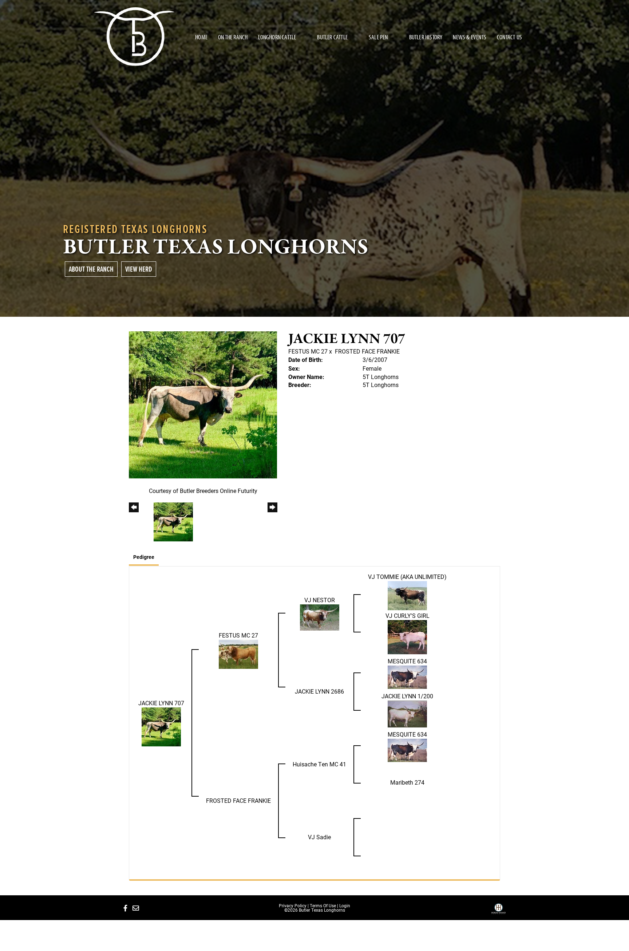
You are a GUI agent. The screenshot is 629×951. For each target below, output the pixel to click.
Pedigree (143, 556)
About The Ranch (91, 269)
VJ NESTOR (319, 600)
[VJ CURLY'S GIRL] (407, 636)
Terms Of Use (323, 905)
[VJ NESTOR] (319, 617)
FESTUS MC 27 (308, 351)
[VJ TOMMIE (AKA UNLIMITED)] (407, 595)
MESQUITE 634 (407, 661)
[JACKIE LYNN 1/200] (407, 713)
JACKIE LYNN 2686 (319, 691)
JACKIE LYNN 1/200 (407, 696)
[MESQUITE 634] (407, 676)
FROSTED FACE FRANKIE (367, 351)
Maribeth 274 (407, 782)
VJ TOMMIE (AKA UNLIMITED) (407, 576)
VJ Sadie (319, 837)
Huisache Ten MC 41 (319, 764)
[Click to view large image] (203, 404)
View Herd (138, 269)
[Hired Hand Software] (498, 911)
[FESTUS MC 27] (238, 653)
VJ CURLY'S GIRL (407, 615)
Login (344, 905)
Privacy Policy (292, 905)
